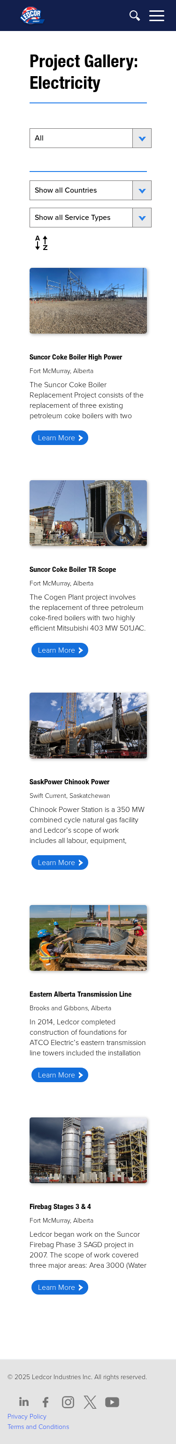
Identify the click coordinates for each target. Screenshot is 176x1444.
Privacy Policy (27, 1417)
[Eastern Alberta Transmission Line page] (88, 997)
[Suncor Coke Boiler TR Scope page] (88, 572)
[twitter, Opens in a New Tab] (90, 1402)
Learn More (56, 438)
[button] (41, 243)
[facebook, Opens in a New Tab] (46, 1402)
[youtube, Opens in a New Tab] (112, 1402)
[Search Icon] (135, 16)
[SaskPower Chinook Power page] (88, 784)
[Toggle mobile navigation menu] (156, 17)
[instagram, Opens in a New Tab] (68, 1402)
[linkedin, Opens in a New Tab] (24, 1402)
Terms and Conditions (38, 1427)
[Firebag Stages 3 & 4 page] (88, 1209)
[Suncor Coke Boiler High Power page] (88, 360)
